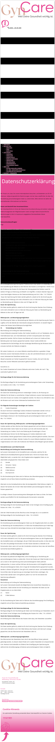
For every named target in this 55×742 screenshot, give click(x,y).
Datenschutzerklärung (15, 701)
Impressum (5, 701)
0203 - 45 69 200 (15, 28)
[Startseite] (27, 18)
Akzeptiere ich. (7, 718)
